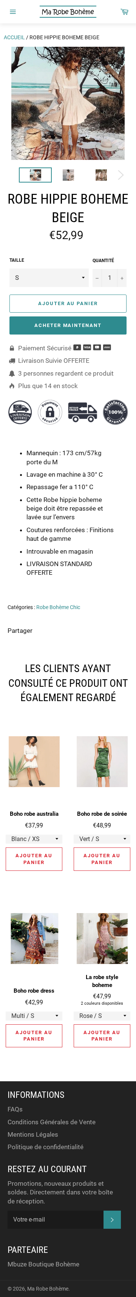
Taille (16, 260)
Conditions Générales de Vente (52, 1122)
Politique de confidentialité (45, 1147)
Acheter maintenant (68, 325)
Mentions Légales (33, 1134)
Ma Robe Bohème (47, 1289)
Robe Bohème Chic (58, 607)
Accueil (14, 37)
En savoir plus (95, 583)
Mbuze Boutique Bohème (43, 1264)
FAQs (15, 1109)
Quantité (103, 260)
